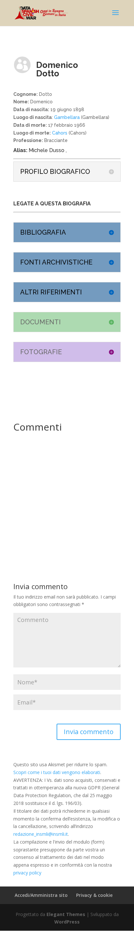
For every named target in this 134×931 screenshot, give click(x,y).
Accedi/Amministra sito (41, 895)
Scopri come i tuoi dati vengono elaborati (56, 772)
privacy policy (27, 873)
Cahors (59, 133)
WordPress (67, 922)
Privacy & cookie (94, 895)
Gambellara (67, 117)
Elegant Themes (66, 914)
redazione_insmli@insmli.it (40, 834)
